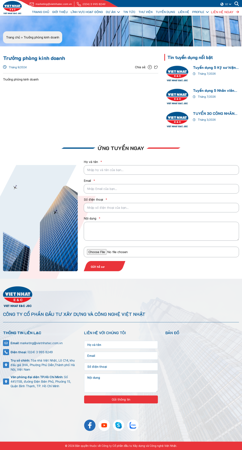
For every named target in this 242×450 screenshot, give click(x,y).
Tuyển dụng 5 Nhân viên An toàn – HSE (213, 90)
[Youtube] (104, 425)
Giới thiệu (60, 12)
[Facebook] (89, 425)
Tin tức (129, 12)
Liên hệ (183, 12)
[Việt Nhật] (12, 7)
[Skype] (118, 425)
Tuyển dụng (165, 12)
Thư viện (145, 12)
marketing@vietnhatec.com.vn (54, 3)
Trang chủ (40, 12)
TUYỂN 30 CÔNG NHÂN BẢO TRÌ (213, 113)
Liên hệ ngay (222, 12)
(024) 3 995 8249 (94, 4)
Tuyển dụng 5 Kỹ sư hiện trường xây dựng (214, 67)
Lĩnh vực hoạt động (87, 12)
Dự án (111, 12)
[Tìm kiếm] (236, 4)
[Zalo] (133, 425)
